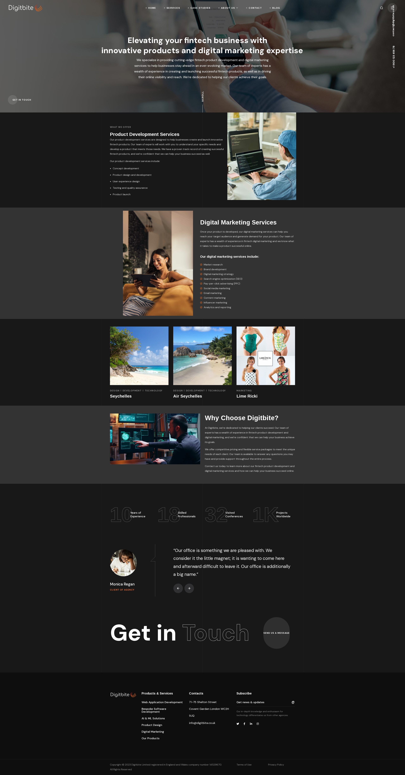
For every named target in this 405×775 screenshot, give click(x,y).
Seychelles (121, 396)
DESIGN (114, 390)
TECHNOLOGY (153, 390)
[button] (381, 8)
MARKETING (244, 390)
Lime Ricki (247, 396)
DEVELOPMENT (132, 390)
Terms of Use (244, 764)
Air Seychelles (187, 396)
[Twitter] (237, 723)
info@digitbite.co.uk (202, 723)
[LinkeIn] (251, 723)
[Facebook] (244, 723)
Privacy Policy (276, 764)
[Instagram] (257, 723)
